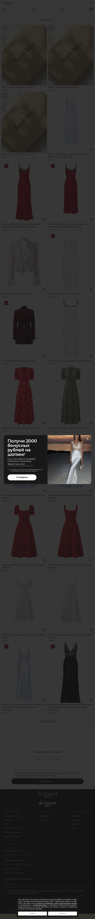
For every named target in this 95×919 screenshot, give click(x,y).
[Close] (87, 439)
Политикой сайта (40, 905)
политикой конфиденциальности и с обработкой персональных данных (26, 470)
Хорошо (32, 913)
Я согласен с (26, 470)
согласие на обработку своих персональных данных (56, 903)
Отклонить (62, 913)
